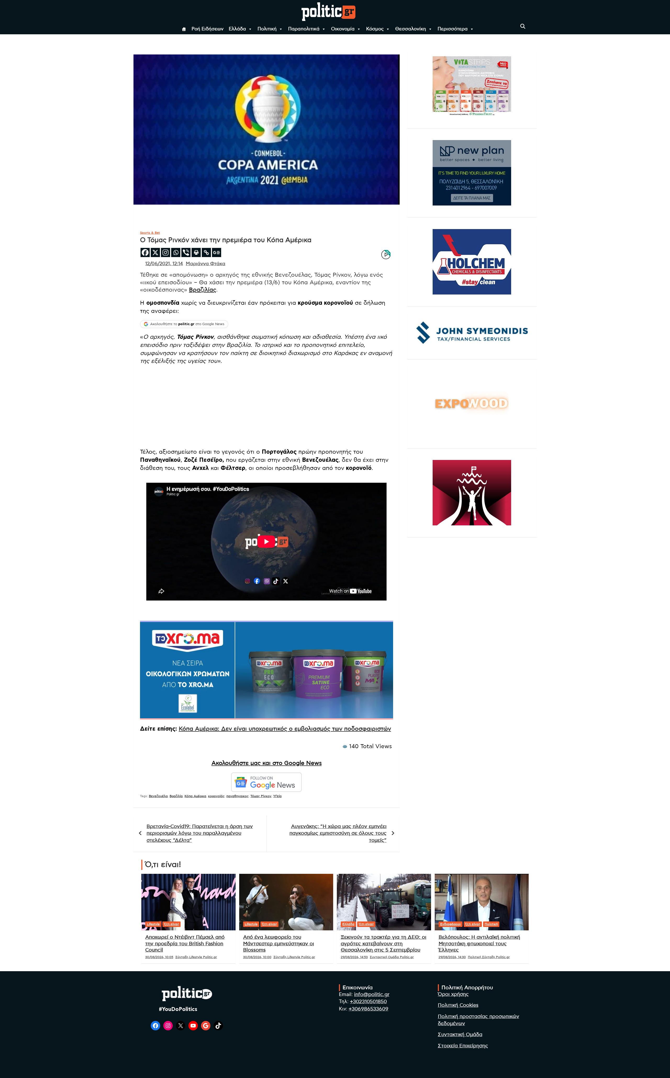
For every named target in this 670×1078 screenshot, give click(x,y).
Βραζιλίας (202, 290)
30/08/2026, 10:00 (257, 957)
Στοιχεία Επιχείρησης (463, 1045)
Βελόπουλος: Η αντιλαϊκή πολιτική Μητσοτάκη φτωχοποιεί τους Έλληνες (479, 944)
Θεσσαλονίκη (410, 29)
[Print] (196, 252)
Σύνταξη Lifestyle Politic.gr (196, 957)
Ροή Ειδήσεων (208, 29)
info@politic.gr (371, 994)
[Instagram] (165, 252)
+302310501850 (368, 1001)
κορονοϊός (216, 796)
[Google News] (216, 252)
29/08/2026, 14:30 (452, 957)
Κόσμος (375, 29)
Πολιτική (267, 29)
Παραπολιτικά (304, 29)
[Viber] (186, 252)
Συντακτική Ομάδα (460, 1034)
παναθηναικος (237, 796)
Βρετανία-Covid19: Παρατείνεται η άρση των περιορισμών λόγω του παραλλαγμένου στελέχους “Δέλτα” (200, 833)
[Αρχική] (184, 29)
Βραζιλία (176, 796)
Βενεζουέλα (158, 796)
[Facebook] (145, 252)
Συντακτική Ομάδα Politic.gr (392, 957)
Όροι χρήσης (453, 994)
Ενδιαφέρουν (450, 924)
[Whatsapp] (175, 252)
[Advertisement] (266, 407)
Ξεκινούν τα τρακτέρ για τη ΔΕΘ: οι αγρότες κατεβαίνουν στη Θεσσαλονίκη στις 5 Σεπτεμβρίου (383, 944)
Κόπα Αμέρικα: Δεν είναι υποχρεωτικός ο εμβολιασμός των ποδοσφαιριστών (285, 729)
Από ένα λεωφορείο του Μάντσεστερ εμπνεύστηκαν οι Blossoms (278, 944)
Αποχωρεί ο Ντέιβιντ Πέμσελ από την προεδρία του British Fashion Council (185, 944)
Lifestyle (153, 924)
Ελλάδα (237, 29)
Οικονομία (343, 29)
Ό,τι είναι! (171, 924)
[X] (155, 252)
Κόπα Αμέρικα (195, 796)
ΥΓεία (277, 796)
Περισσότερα (453, 29)
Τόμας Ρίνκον (260, 796)
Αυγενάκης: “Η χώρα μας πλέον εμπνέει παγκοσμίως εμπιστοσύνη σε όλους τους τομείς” (338, 833)
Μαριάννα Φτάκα (205, 264)
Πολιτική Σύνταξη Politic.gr (489, 957)
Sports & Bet (150, 232)
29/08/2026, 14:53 (354, 957)
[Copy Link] (206, 252)
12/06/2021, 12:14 (164, 264)
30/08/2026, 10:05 (159, 957)
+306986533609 (368, 1009)
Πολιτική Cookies (458, 1005)
